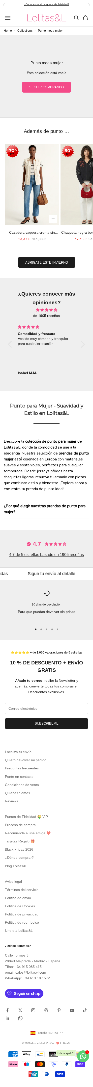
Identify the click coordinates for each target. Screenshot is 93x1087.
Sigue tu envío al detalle (38, 573)
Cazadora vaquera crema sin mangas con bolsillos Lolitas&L (32, 232)
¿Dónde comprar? (19, 857)
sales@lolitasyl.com (30, 972)
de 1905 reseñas (46, 316)
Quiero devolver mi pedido (25, 760)
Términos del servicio (21, 890)
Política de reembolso (22, 922)
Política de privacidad (21, 914)
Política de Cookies (20, 906)
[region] (46, 605)
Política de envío (18, 898)
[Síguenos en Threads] (46, 1010)
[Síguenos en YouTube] (71, 1010)
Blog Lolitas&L (16, 866)
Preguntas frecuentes (22, 768)
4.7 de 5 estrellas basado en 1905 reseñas (46, 555)
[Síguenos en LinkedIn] (7, 1018)
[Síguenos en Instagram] (33, 1010)
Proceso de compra (20, 825)
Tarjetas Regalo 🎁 (20, 841)
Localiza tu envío (18, 752)
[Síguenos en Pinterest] (59, 1010)
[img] (46, 310)
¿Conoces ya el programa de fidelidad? (46, 4)
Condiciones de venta (22, 785)
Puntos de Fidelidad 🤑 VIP (26, 817)
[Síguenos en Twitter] (20, 1010)
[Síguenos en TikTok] (84, 1010)
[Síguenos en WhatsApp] (20, 1018)
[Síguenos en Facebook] (7, 1010)
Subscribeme (47, 723)
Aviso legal (13, 882)
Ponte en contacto (19, 777)
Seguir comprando (46, 87)
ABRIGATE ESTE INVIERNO (46, 262)
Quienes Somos (17, 793)
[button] (11, 344)
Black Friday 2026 (19, 849)
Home (8, 30)
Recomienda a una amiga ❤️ (28, 833)
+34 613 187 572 (36, 978)
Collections (24, 30)
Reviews (11, 801)
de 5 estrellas (56, 652)
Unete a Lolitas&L (19, 931)
